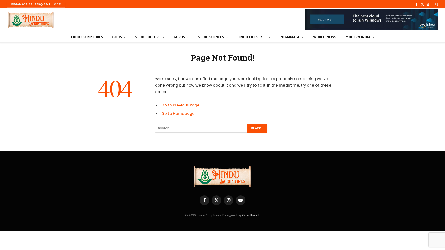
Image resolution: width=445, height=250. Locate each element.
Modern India (358, 36)
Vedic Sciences (211, 36)
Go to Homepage (178, 113)
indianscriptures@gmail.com (36, 4)
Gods (117, 36)
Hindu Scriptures (87, 36)
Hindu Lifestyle (251, 36)
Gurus (179, 36)
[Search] (436, 4)
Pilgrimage (290, 36)
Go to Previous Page (180, 105)
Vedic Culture (147, 36)
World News (324, 36)
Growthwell (250, 215)
